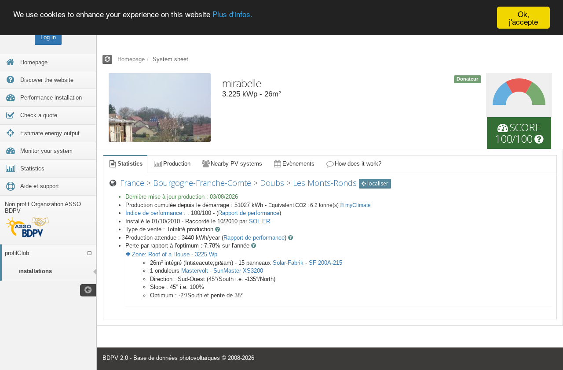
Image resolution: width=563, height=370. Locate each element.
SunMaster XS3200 (238, 270)
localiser (377, 183)
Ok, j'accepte (523, 17)
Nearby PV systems (236, 163)
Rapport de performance (248, 213)
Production (176, 163)
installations (35, 271)
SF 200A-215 (325, 262)
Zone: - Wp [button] (173, 254)
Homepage (131, 59)
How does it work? (358, 163)
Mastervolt (194, 270)
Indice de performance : (156, 213)
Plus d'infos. (232, 14)
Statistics (130, 163)
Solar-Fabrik (288, 262)
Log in (48, 37)
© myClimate (355, 205)
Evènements (298, 163)
